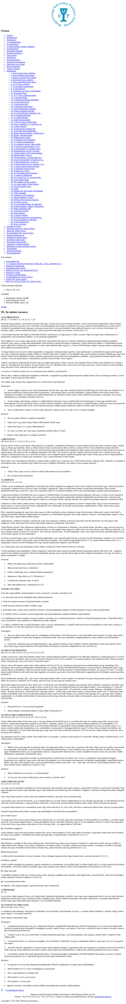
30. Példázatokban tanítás (21, 138)
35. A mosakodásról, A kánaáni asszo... (26, 149)
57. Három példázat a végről (22, 197)
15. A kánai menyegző (19, 104)
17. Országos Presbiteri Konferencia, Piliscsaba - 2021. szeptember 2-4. (33, 264)
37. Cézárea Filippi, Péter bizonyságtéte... (27, 153)
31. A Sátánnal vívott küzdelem (23, 140)
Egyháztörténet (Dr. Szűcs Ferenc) (19, 277)
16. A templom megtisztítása (22, 106)
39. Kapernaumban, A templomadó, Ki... (26, 158)
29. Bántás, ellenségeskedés (21, 135)
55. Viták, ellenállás (18, 193)
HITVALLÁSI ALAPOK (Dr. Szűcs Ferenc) (23, 281)
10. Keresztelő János (19, 93)
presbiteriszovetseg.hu (102, 997)
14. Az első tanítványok (20, 102)
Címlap (4, 307)
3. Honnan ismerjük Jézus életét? (23, 78)
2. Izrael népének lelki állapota (22, 75)
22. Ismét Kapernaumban (20, 120)
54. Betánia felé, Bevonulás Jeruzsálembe (27, 191)
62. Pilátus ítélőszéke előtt (21, 209)
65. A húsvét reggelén (19, 215)
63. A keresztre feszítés (20, 211)
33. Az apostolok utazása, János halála (25, 144)
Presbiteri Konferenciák (15, 266)
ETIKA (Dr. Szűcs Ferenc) (16, 279)
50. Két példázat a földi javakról (23, 182)
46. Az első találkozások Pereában (24, 173)
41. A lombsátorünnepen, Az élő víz (25, 162)
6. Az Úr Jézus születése (20, 84)
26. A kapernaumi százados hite (23, 129)
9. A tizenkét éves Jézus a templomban (26, 91)
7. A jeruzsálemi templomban (22, 86)
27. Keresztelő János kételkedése (23, 131)
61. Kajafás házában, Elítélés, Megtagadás (27, 206)
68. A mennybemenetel (20, 222)
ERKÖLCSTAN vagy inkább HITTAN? (22, 270)
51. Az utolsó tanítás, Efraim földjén (25, 184)
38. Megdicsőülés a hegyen (21, 155)
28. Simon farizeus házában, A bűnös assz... (28, 133)
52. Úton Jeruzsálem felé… (21, 186)
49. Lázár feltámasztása (20, 180)
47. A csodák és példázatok (21, 175)
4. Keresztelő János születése (22, 80)
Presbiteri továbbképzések (16, 275)
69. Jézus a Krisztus (18, 224)
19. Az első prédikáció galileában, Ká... (26, 113)
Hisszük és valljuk (13, 272)
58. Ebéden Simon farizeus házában (25, 200)
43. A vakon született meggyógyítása (25, 166)
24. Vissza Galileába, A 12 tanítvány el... (26, 124)
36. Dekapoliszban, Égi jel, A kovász (25, 151)
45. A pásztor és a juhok (20, 171)
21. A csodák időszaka (19, 118)
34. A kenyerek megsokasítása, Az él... (26, 146)
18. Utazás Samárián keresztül (22, 111)
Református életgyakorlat (15, 268)
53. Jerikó (14, 189)
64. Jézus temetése (18, 213)
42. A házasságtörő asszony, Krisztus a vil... (28, 164)
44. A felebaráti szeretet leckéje (23, 169)
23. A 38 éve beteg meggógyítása (24, 122)
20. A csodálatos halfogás (21, 115)
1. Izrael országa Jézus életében (23, 73)
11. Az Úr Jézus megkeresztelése (23, 95)
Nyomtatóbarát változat (15, 990)
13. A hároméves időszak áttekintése (25, 100)
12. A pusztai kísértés (19, 98)
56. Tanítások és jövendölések (22, 195)
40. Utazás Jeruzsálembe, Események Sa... (27, 160)
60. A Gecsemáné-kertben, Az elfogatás (26, 204)
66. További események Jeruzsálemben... (27, 217)
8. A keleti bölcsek (18, 89)
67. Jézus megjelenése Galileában (24, 220)
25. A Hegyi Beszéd (18, 126)
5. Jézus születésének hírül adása (23, 82)
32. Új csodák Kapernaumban (22, 142)
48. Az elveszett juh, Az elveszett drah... (26, 178)
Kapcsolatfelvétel (12, 261)
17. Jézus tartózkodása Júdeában (23, 109)
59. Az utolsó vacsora (19, 202)
